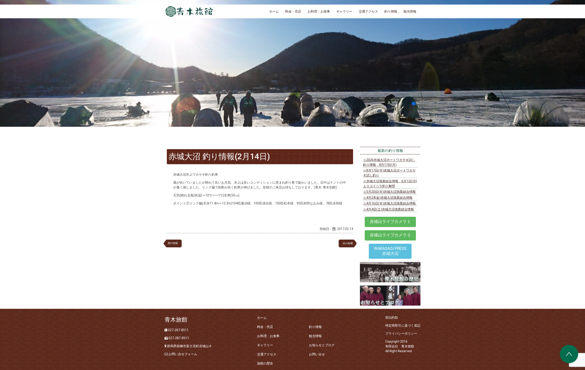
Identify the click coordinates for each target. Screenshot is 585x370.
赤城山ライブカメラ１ (390, 221)
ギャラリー (344, 11)
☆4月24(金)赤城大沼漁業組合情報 (387, 197)
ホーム (274, 11)
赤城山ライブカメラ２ (390, 235)
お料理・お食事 (319, 11)
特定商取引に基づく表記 (402, 325)
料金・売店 (293, 11)
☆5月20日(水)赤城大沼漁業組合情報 (389, 191)
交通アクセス (368, 11)
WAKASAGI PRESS (390, 251)
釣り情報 (390, 11)
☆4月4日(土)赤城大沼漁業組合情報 (388, 209)
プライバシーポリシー (401, 333)
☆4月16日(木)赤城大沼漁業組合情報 (389, 203)
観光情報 (410, 11)
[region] (292, 63)
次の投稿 (349, 243)
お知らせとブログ (322, 345)
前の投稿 (173, 243)
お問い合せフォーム (182, 354)
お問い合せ (317, 354)
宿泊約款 (391, 317)
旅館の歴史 (265, 363)
